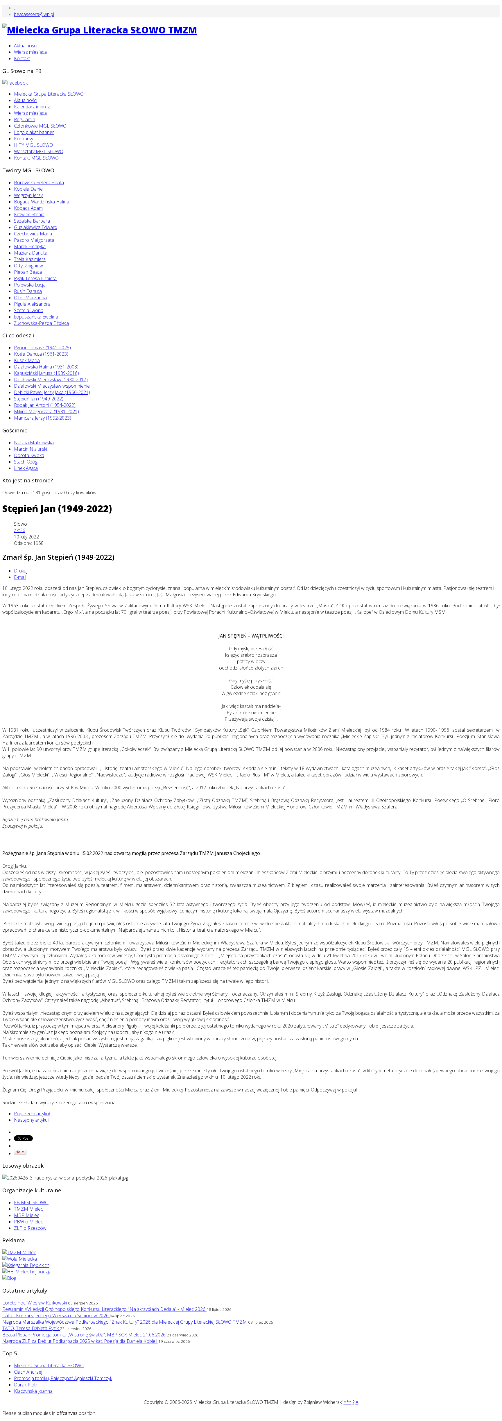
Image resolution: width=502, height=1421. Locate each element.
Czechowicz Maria (33, 233)
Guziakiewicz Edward (35, 227)
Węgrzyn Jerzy (28, 195)
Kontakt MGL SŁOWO (36, 158)
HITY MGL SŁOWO (33, 145)
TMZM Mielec (28, 1209)
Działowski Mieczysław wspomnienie (52, 386)
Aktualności (25, 45)
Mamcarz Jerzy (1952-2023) (42, 418)
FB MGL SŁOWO (31, 1202)
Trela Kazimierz (30, 259)
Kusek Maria (27, 360)
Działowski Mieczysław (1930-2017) (51, 379)
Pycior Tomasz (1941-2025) (42, 347)
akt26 (19, 530)
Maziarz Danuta (30, 253)
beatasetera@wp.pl (34, 14)
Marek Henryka (30, 246)
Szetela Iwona (28, 310)
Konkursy (23, 138)
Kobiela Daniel (29, 189)
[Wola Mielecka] (19, 1259)
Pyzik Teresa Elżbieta (35, 278)
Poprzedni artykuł (32, 1113)
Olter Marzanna (30, 297)
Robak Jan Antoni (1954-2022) (45, 405)
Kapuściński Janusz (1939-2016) (46, 373)
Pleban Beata (28, 272)
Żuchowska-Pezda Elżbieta (41, 323)
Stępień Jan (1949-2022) (38, 398)
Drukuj (20, 571)
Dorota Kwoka (29, 455)
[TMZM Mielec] (19, 1252)
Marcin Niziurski (30, 449)
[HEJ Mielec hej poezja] (26, 1271)
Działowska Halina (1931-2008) (46, 367)
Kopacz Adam (28, 208)
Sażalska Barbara (32, 221)
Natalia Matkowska (34, 442)
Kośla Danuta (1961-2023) (41, 354)
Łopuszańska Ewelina (36, 317)
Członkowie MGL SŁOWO (40, 126)
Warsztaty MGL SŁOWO (38, 151)
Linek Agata (26, 468)
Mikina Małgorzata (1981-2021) (46, 411)
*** (348, 1402)
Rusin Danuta (28, 291)
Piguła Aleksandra (32, 304)
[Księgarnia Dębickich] (25, 1265)
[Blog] (9, 1278)
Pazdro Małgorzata (34, 240)
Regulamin (24, 119)
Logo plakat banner (34, 132)
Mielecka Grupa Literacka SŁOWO (49, 94)
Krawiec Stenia (29, 214)
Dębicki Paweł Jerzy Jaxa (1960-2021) (52, 392)
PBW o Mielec (28, 1221)
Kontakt (22, 58)
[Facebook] (15, 83)
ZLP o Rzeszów (30, 1228)
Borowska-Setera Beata (39, 182)
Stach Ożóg (25, 462)
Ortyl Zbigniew (28, 265)
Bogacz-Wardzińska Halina (41, 201)
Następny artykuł (31, 1120)
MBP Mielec (26, 1215)
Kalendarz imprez (32, 106)
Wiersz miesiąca (30, 52)
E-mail (20, 577)
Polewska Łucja (30, 285)
